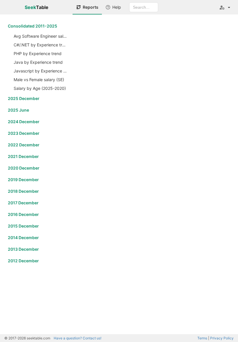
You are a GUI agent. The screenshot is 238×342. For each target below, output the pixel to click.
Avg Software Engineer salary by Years (41, 36)
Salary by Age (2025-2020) (40, 88)
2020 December (23, 167)
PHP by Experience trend (38, 53)
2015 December (23, 225)
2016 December (23, 214)
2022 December (23, 144)
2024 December (23, 121)
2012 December (23, 260)
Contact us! (77, 338)
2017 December (23, 202)
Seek (36, 7)
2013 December (23, 249)
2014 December (23, 237)
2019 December (23, 179)
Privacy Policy (222, 338)
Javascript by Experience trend (41, 70)
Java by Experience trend (38, 62)
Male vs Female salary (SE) (39, 79)
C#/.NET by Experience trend (41, 44)
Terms (202, 338)
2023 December (23, 133)
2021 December (23, 156)
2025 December (23, 98)
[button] (224, 7)
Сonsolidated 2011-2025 (32, 25)
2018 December (23, 191)
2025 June (18, 110)
